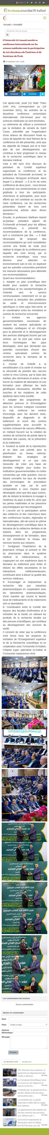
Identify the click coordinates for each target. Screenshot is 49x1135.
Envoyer (13, 1052)
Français (21, 2)
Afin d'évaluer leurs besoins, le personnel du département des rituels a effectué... (32, 1072)
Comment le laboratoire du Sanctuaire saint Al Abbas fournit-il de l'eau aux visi (30, 1122)
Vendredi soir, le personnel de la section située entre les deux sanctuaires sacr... (32, 1092)
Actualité (17, 24)
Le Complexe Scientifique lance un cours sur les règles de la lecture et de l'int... (32, 1082)
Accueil (7, 24)
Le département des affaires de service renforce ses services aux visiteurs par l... (32, 1112)
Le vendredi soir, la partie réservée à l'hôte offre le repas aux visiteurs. (31, 1102)
